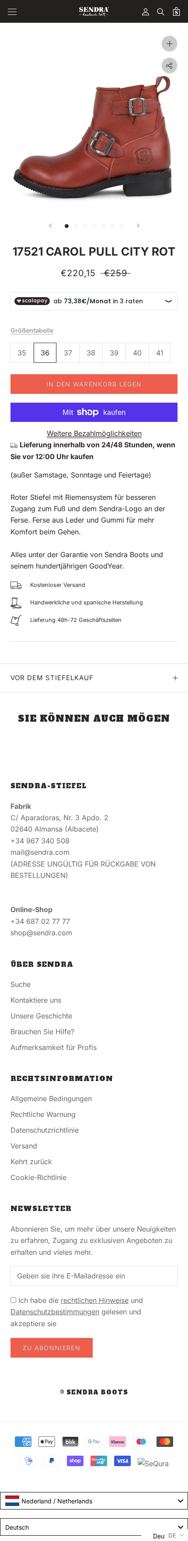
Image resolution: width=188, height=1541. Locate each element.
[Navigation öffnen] (12, 11)
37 (68, 352)
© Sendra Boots (94, 1392)
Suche (20, 984)
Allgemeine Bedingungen (51, 1098)
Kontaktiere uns (35, 1000)
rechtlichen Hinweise (95, 1300)
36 (45, 352)
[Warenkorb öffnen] (176, 11)
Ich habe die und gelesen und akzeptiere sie (76, 1312)
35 (21, 352)
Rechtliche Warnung (43, 1114)
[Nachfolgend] (138, 226)
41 (160, 352)
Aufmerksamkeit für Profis (53, 1047)
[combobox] (94, 1500)
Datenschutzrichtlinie (44, 1130)
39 (114, 352)
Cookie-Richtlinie (38, 1177)
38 (91, 352)
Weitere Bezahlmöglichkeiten (94, 433)
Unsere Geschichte (41, 1015)
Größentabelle (31, 330)
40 (137, 352)
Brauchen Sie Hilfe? (42, 1031)
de (172, 1535)
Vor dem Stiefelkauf (52, 678)
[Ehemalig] (50, 226)
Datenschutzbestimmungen (54, 1311)
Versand (23, 1145)
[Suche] (161, 11)
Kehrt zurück (31, 1161)
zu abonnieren (51, 1347)
